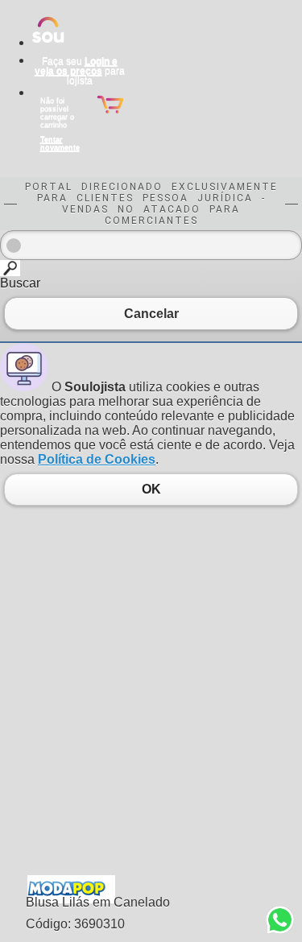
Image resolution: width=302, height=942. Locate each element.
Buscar (20, 283)
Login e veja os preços (76, 66)
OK (151, 489)
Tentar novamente (60, 143)
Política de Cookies (96, 459)
